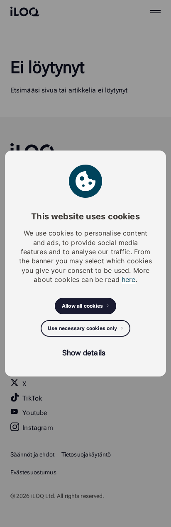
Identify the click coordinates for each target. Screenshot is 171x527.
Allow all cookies (82, 306)
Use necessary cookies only (82, 328)
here (129, 279)
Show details (83, 352)
